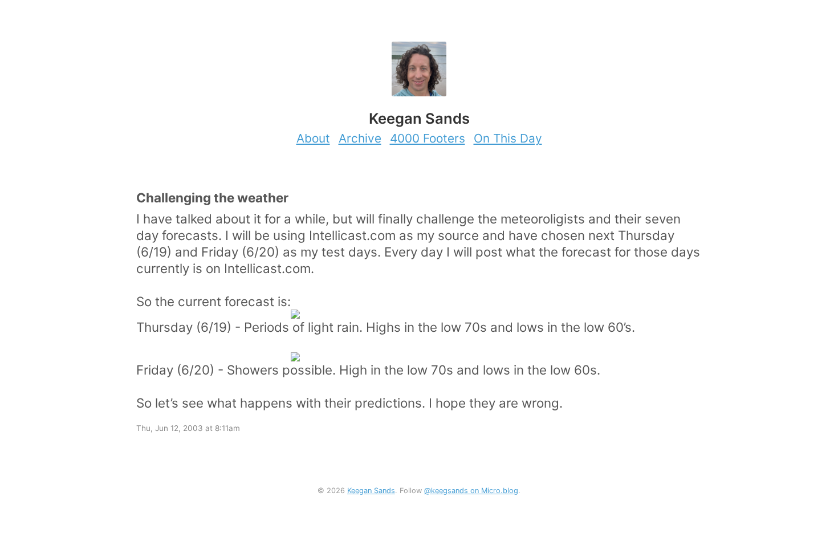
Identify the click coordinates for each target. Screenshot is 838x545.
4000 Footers (427, 138)
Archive (360, 138)
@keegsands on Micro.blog (471, 490)
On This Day (508, 138)
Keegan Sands (371, 490)
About (313, 138)
